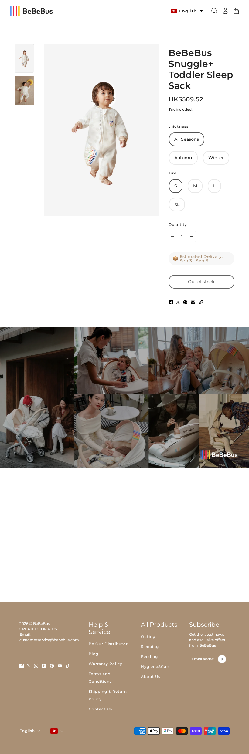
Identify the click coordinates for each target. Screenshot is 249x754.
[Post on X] (178, 302)
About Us (150, 676)
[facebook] (21, 665)
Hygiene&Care (156, 666)
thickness (179, 126)
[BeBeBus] (31, 11)
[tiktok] (67, 665)
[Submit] (222, 659)
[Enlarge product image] (101, 130)
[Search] (214, 11)
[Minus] (172, 236)
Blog (93, 654)
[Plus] (192, 236)
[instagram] (36, 665)
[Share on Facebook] (170, 302)
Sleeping (150, 646)
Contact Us (100, 709)
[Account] (225, 11)
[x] (29, 665)
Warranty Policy (105, 664)
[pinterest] (51, 665)
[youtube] (59, 665)
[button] (201, 302)
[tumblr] (44, 665)
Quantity (178, 224)
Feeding (149, 656)
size (172, 173)
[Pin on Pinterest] (185, 302)
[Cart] (236, 11)
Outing (148, 636)
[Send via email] (193, 302)
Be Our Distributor (108, 644)
